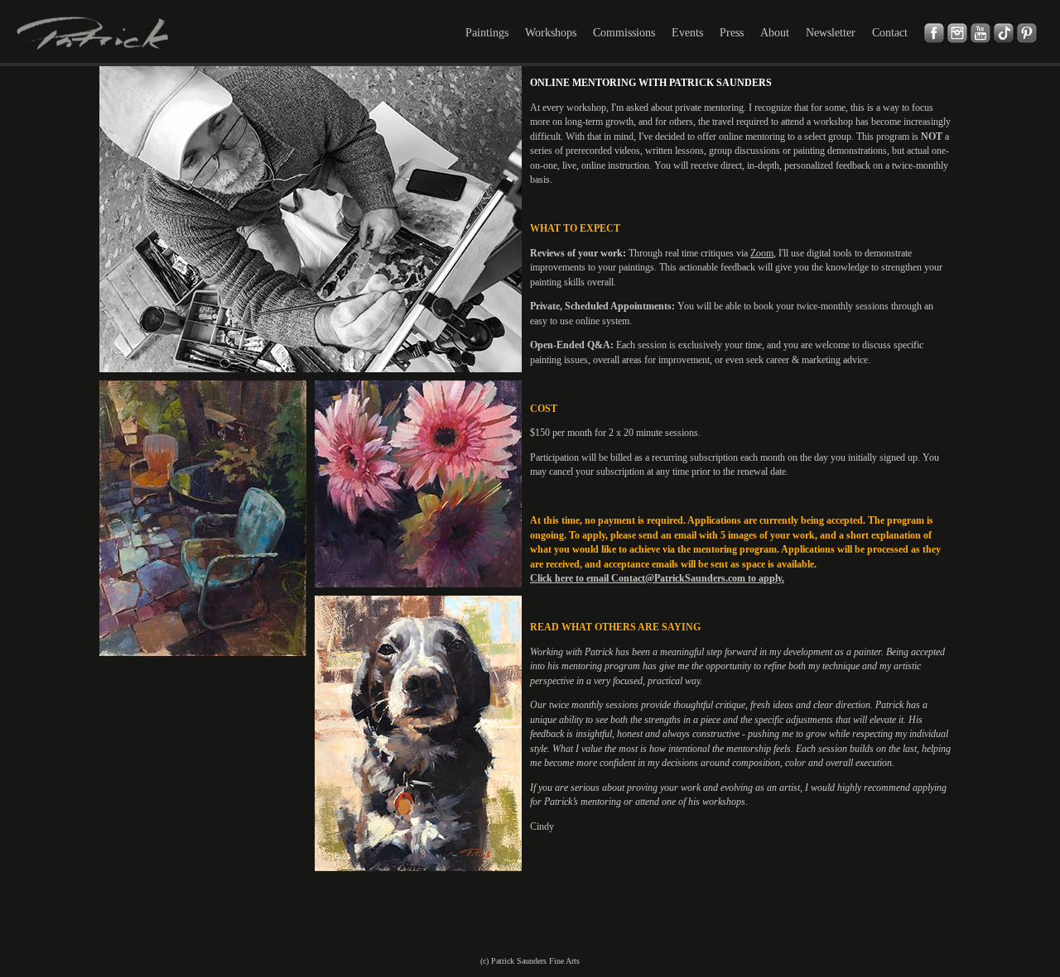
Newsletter (830, 32)
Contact (890, 32)
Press (732, 32)
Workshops (550, 32)
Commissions (624, 32)
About (774, 32)
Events (687, 32)
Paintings (486, 32)
